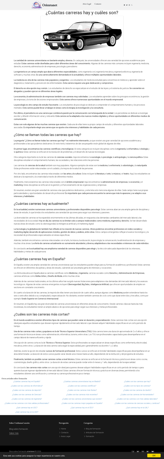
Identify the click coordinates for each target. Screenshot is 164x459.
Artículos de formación (94, 433)
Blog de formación (93, 429)
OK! (154, 455)
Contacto (97, 4)
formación (89, 436)
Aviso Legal (87, 4)
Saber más (14, 433)
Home (63, 429)
